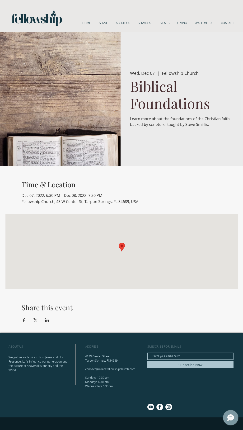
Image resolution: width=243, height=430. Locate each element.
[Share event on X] (35, 320)
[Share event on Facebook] (24, 320)
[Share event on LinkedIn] (47, 320)
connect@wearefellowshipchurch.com (110, 369)
